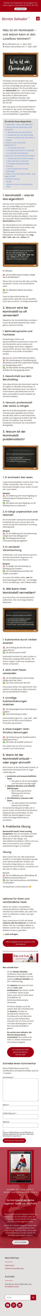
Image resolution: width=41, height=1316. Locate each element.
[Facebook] (7, 1305)
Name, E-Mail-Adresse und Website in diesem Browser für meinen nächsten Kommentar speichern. (18, 1134)
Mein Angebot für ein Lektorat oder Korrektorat (20, 943)
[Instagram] (13, 1305)
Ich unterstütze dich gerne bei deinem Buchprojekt (20, 1052)
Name (6, 1105)
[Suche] (33, 1297)
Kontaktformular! (12, 1286)
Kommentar (8, 1077)
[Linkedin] (19, 1305)
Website (6, 1122)
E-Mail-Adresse (9, 1113)
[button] (38, 18)
